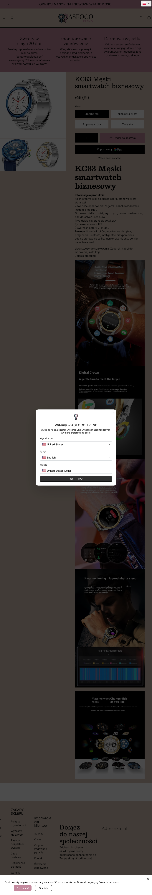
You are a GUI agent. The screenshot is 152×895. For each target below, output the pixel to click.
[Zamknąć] (148, 879)
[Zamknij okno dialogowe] (113, 412)
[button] (146, 3)
